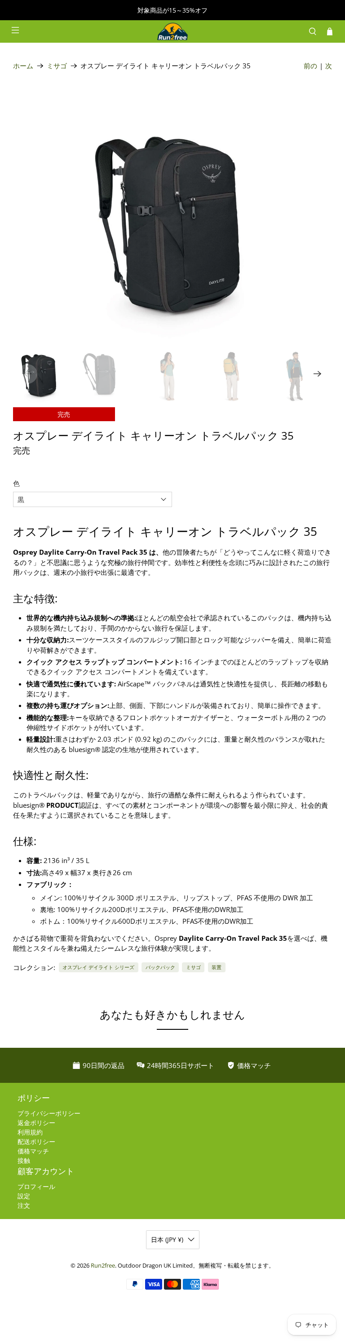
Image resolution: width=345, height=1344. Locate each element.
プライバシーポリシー (49, 1113)
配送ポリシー (36, 1141)
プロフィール (36, 1186)
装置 (216, 967)
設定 (24, 1196)
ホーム (23, 65)
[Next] (317, 374)
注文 (24, 1205)
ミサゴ (57, 65)
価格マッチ (33, 1151)
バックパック (160, 967)
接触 (24, 1160)
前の (310, 65)
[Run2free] (172, 31)
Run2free (103, 1265)
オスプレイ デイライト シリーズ (98, 967)
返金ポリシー (36, 1122)
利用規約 (30, 1132)
